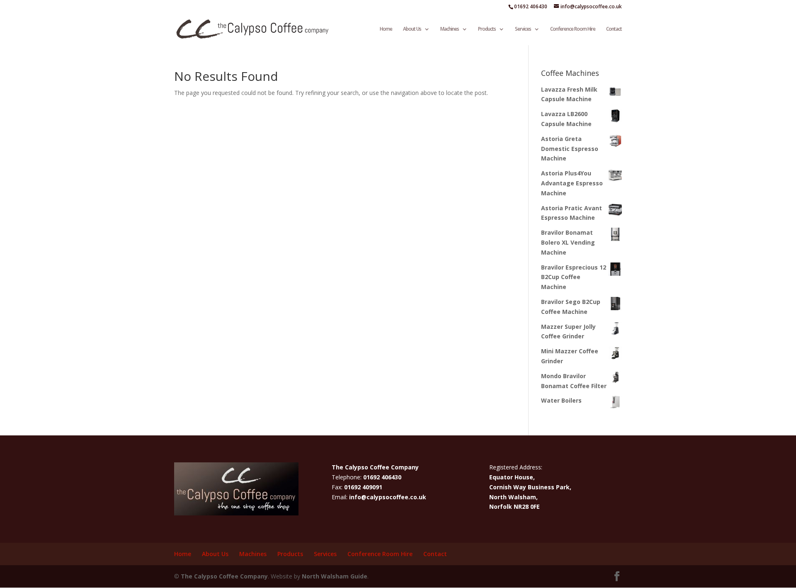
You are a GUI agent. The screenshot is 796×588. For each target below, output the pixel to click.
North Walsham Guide (334, 576)
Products (487, 29)
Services (523, 29)
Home (386, 29)
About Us (412, 29)
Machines (449, 29)
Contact (614, 29)
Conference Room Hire (572, 29)
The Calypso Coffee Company (224, 576)
